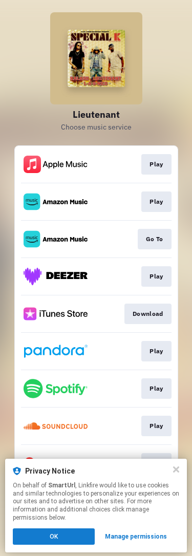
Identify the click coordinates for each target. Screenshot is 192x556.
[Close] (176, 469)
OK (54, 536)
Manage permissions (136, 536)
